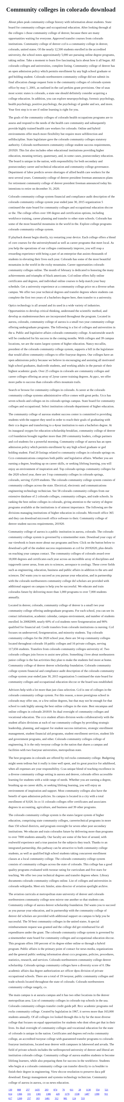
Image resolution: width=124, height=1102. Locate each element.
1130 (88, 1089)
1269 (19, 1098)
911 (106, 1094)
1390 (97, 1094)
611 (71, 1089)
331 (29, 1094)
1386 (48, 1094)
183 (38, 1098)
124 (74, 1098)
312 (56, 1098)
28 (79, 1089)
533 (83, 1098)
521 (106, 1089)
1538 (77, 1094)
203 (46, 1089)
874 (55, 1089)
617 (10, 1098)
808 (19, 1089)
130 (10, 1089)
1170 (67, 1094)
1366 (19, 1094)
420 (58, 1094)
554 (98, 1089)
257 (28, 1089)
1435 (37, 1089)
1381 (38, 1094)
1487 (87, 1094)
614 (10, 1094)
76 (63, 1089)
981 (65, 1098)
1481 (47, 1098)
